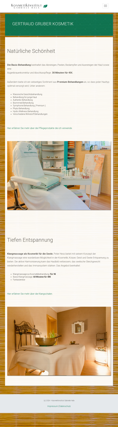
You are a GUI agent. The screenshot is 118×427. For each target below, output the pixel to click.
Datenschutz (65, 406)
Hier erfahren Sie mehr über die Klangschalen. (30, 293)
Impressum (52, 406)
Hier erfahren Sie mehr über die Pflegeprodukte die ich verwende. (40, 128)
